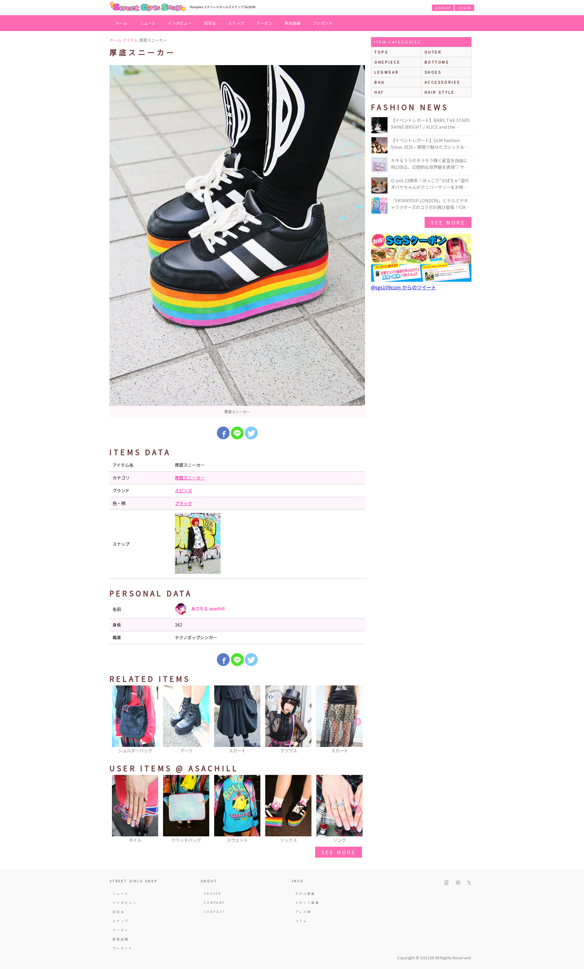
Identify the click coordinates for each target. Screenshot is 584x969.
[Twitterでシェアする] (251, 433)
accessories (443, 82)
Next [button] (357, 722)
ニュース (148, 23)
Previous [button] (117, 722)
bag (379, 82)
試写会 (210, 23)
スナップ (236, 23)
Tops (381, 51)
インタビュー (180, 23)
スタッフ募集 (307, 902)
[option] (237, 241)
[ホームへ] (147, 7)
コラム (301, 920)
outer (433, 51)
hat (379, 92)
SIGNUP (443, 7)
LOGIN (464, 7)
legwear (386, 72)
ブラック (183, 503)
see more (338, 852)
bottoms (437, 61)
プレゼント (323, 23)
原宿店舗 (293, 23)
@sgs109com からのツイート (403, 287)
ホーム (122, 23)
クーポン (264, 23)
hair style (440, 92)
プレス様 (303, 911)
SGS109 (212, 893)
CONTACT (215, 911)
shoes (433, 72)
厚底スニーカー (190, 478)
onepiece (387, 61)
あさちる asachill (207, 608)
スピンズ (183, 490)
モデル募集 (305, 893)
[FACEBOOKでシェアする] (223, 433)
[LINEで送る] (237, 433)
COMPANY (214, 902)
